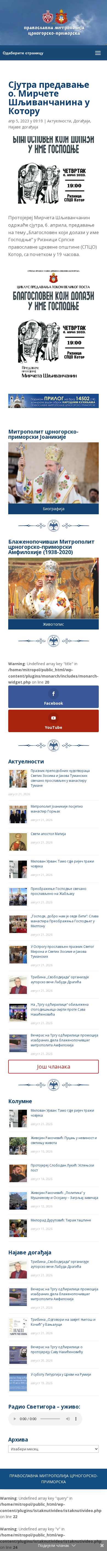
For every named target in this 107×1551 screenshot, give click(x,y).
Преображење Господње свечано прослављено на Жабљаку (58, 891)
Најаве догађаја (23, 127)
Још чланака (53, 1066)
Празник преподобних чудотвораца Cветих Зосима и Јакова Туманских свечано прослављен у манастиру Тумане (60, 778)
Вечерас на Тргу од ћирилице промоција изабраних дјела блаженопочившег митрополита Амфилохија (64, 1040)
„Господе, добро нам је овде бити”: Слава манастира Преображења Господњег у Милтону (64, 921)
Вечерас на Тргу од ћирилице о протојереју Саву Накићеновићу (57, 1349)
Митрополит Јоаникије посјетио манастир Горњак (57, 809)
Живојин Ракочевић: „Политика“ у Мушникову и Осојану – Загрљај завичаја (64, 1195)
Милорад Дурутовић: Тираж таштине (61, 1220)
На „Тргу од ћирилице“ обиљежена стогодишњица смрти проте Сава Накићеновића (60, 1009)
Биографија (53, 508)
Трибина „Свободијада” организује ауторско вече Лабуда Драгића (60, 979)
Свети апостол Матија (48, 833)
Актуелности (59, 120)
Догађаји (81, 120)
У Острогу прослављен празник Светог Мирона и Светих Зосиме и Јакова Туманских (62, 951)
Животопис (53, 624)
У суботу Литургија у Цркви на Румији (61, 1374)
